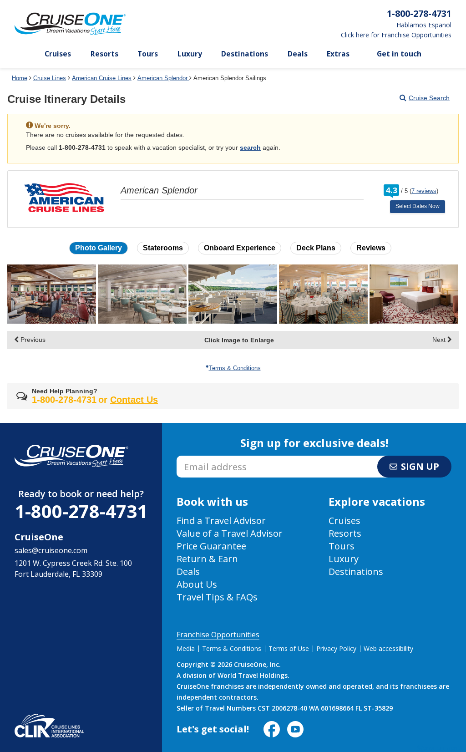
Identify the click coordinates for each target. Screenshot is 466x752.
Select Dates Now (417, 206)
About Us (197, 584)
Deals (298, 54)
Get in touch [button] (399, 54)
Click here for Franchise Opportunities (396, 35)
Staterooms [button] (163, 248)
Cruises (58, 54)
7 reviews (423, 191)
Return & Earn (207, 559)
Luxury (189, 54)
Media (186, 648)
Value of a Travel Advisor (230, 533)
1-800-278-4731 (81, 510)
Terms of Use (288, 648)
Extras (338, 54)
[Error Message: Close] (450, 122)
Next (439, 339)
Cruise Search (429, 98)
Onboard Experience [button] (239, 248)
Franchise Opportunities (218, 635)
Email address (200, 458)
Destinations (244, 54)
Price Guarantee (211, 546)
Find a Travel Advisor (221, 520)
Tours (147, 54)
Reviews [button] (370, 248)
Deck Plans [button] (315, 248)
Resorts (104, 54)
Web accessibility (388, 648)
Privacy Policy (336, 648)
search (250, 147)
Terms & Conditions (235, 368)
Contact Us (134, 400)
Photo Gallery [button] (98, 248)
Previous (32, 339)
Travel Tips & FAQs (217, 597)
